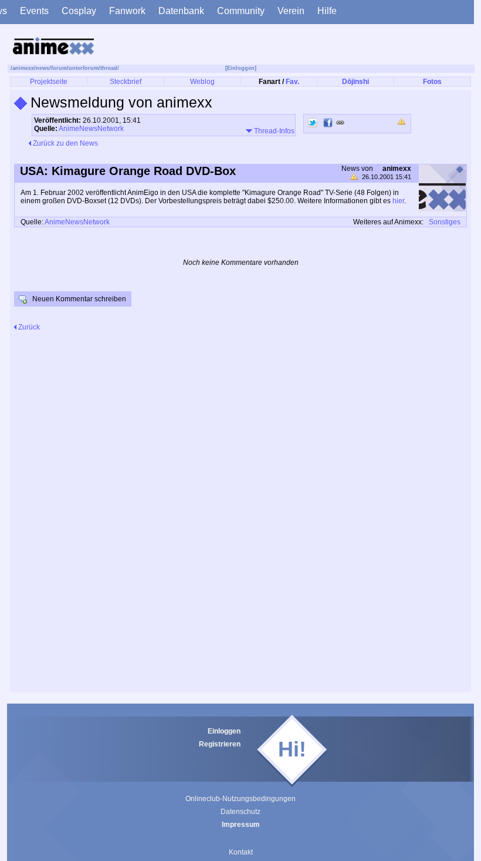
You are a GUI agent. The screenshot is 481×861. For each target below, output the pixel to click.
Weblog (202, 82)
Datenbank (181, 11)
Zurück (28, 327)
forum (59, 68)
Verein (290, 11)
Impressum (241, 824)
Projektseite (48, 82)
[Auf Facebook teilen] (328, 122)
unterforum (84, 68)
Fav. (292, 82)
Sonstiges (444, 222)
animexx (23, 68)
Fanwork (127, 11)
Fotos (432, 82)
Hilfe (327, 11)
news (42, 68)
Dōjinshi (355, 82)
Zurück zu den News (64, 143)
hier (398, 201)
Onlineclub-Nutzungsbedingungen (240, 799)
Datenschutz (240, 812)
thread (108, 68)
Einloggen (224, 731)
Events (34, 11)
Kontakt (241, 852)
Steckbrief (125, 82)
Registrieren (219, 744)
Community (241, 11)
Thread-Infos (273, 131)
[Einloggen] (240, 68)
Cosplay (79, 11)
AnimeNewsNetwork (91, 129)
